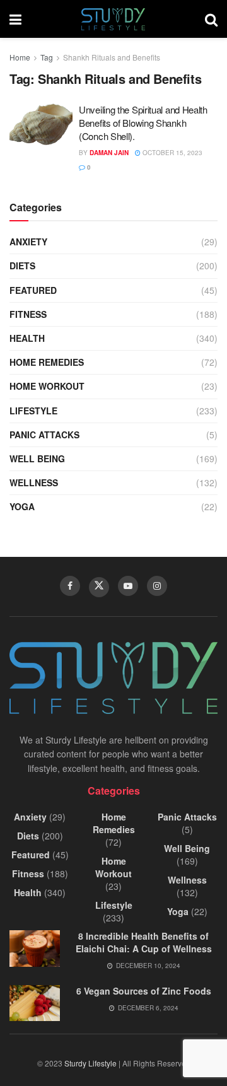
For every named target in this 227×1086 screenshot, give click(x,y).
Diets (22, 265)
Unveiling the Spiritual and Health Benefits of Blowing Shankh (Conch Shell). (143, 123)
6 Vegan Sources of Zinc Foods (143, 990)
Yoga (22, 506)
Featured (33, 290)
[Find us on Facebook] (70, 586)
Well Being (37, 458)
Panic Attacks (44, 434)
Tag (46, 57)
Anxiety (28, 241)
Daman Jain (109, 152)
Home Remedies (46, 362)
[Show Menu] (15, 19)
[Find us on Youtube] (128, 586)
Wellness (33, 482)
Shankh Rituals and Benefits (111, 57)
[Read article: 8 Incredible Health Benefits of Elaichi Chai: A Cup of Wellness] (34, 948)
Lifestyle (33, 410)
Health (27, 338)
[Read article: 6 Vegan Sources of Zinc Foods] (34, 1003)
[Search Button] (211, 19)
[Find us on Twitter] (99, 587)
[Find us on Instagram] (157, 586)
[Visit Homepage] (113, 19)
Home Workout (46, 386)
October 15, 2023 (171, 152)
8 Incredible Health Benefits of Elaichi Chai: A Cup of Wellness (144, 942)
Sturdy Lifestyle (90, 1063)
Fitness (28, 314)
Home (19, 57)
